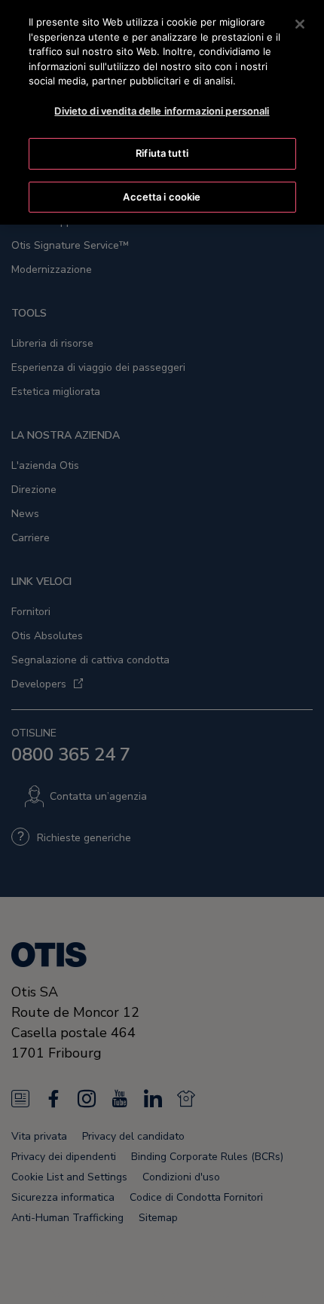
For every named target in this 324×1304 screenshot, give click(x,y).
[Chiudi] (299, 24)
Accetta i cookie (161, 197)
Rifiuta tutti (162, 153)
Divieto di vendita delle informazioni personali (161, 111)
